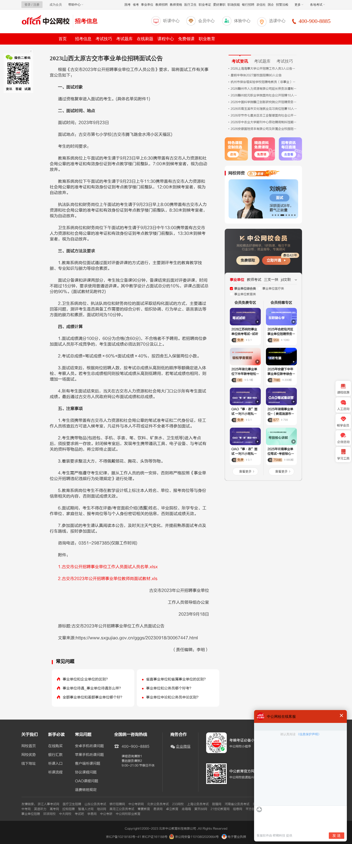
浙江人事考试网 (48, 804)
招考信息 (86, 21)
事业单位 (147, 4)
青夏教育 (144, 809)
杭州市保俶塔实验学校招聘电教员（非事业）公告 (264, 82)
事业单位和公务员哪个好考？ (169, 688)
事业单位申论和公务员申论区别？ (173, 697)
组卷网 (237, 809)
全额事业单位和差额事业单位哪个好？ (93, 697)
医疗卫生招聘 (72, 804)
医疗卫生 (190, 4)
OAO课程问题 (86, 781)
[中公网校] (45, 20)
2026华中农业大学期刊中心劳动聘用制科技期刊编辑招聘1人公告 (264, 122)
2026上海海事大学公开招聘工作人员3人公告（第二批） (264, 68)
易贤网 (158, 809)
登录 (27, 4)
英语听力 (40, 809)
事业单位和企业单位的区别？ (86, 679)
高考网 (54, 809)
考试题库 (124, 39)
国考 (127, 4)
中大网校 (65, 814)
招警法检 (282, 4)
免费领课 (186, 39)
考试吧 (79, 814)
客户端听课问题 (87, 763)
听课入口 (55, 763)
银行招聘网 (117, 804)
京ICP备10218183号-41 (123, 837)
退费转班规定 (86, 790)
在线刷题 (145, 39)
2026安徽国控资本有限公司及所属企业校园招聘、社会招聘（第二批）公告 (264, 129)
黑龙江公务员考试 (122, 809)
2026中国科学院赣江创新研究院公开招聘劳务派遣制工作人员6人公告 (264, 102)
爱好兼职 (219, 4)
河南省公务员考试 (237, 804)
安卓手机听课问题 (89, 746)
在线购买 (55, 746)
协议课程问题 (86, 772)
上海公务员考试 (198, 804)
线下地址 (28, 763)
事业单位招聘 (30, 814)
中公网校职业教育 (128, 814)
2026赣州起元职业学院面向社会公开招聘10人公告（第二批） (264, 95)
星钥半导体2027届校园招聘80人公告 (256, 75)
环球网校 (49, 814)
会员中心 (206, 21)
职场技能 (234, 4)
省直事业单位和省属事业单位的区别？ (176, 679)
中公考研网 (136, 804)
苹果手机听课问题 (89, 755)
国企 (271, 4)
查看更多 (245, 471)
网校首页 (28, 746)
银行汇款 (55, 755)
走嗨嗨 (186, 809)
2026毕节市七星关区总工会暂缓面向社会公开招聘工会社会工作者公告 (264, 115)
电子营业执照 (236, 837)
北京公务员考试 (158, 804)
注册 (36, 4)
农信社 (261, 4)
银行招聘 (248, 4)
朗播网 (216, 804)
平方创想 (252, 809)
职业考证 (205, 4)
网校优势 (28, 755)
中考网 (26, 809)
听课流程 (55, 772)
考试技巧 (104, 39)
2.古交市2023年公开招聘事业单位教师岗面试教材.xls (107, 578)
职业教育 (207, 39)
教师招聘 (161, 4)
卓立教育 (172, 809)
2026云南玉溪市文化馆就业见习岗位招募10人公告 (264, 109)
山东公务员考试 (95, 804)
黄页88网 (200, 809)
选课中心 (277, 21)
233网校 (178, 804)
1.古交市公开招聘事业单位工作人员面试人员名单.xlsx (108, 566)
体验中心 (242, 21)
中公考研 (106, 814)
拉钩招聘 (68, 809)
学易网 (92, 814)
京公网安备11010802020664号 (197, 837)
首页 (62, 39)
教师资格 (176, 4)
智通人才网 (86, 809)
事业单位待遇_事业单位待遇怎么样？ (93, 688)
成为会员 (55, 4)
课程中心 (165, 39)
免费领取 (248, 260)
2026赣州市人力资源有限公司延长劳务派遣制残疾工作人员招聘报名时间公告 (264, 88)
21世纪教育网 (220, 809)
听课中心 (171, 21)
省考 (136, 4)
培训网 (101, 809)
